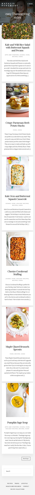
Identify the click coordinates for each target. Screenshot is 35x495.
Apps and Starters (12, 54)
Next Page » (26, 458)
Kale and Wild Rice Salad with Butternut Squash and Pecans (17, 47)
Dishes (22, 54)
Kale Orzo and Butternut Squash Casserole (17, 198)
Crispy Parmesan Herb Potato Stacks (17, 124)
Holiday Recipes (22, 203)
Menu (31, 4)
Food (28, 54)
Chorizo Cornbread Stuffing (17, 273)
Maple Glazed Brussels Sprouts (17, 348)
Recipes (15, 56)
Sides (21, 56)
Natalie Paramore (10, 4)
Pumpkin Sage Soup (17, 422)
